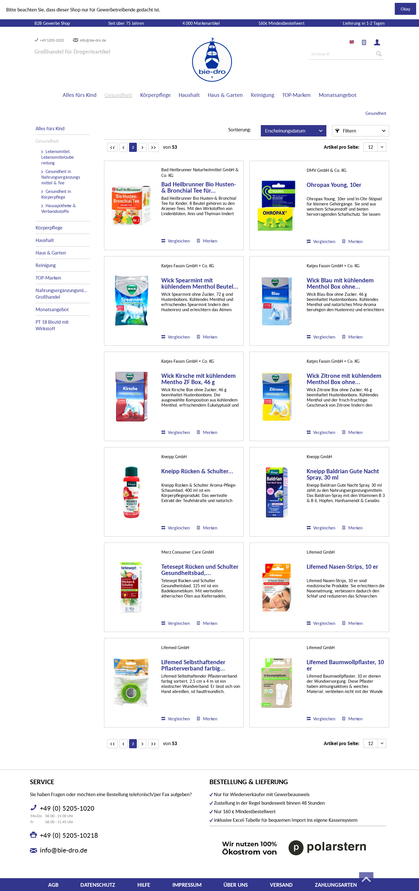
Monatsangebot (52, 309)
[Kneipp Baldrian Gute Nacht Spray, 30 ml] (277, 492)
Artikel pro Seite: (341, 147)
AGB (53, 884)
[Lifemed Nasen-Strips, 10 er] (277, 588)
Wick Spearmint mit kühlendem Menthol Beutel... (199, 283)
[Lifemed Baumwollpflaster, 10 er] (277, 683)
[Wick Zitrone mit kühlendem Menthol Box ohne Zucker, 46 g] (277, 397)
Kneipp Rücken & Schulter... (197, 471)
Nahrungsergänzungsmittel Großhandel (63, 293)
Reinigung (46, 265)
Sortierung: (239, 129)
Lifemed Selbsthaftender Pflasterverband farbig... (193, 665)
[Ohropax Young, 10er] (277, 206)
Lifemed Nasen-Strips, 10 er (342, 566)
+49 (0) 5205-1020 (67, 808)
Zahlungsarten (336, 884)
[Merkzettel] (364, 42)
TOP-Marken (48, 277)
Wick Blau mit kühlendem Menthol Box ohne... (340, 283)
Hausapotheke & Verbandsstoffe (58, 208)
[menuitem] (364, 42)
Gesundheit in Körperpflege (56, 194)
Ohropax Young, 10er (334, 185)
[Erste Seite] (112, 147)
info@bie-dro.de (93, 40)
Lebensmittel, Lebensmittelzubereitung (57, 157)
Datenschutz (97, 884)
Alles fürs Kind (50, 128)
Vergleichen (178, 241)
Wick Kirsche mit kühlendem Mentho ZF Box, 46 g (198, 379)
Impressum (187, 884)
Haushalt (45, 240)
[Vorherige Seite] (123, 147)
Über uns (235, 884)
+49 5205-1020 (52, 40)
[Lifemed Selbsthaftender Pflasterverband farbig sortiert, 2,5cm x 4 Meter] (131, 683)
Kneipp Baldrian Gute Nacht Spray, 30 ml (343, 474)
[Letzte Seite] (153, 147)
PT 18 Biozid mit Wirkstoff (52, 325)
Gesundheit (47, 141)
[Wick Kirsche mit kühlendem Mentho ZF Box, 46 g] (131, 397)
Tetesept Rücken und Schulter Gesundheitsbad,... (200, 569)
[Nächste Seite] (143, 147)
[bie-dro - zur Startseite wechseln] (194, 59)
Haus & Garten (51, 252)
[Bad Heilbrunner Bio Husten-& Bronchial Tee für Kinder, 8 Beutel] (131, 205)
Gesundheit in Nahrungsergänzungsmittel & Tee (60, 176)
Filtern (349, 130)
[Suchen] (379, 54)
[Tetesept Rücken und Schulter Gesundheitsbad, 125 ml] (131, 588)
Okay (405, 9)
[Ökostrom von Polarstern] (298, 847)
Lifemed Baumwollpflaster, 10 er (345, 665)
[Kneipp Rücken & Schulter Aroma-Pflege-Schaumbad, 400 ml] (131, 492)
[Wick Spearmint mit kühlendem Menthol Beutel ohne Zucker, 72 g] (131, 301)
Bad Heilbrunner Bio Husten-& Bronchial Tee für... (198, 187)
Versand (281, 884)
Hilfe (143, 884)
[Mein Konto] (377, 42)
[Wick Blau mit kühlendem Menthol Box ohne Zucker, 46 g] (277, 301)
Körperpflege (49, 227)
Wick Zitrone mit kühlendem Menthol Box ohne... (344, 379)
